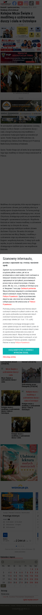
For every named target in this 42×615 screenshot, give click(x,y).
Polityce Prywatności (10, 296)
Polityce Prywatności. (22, 342)
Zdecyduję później (9, 357)
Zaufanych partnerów (28, 288)
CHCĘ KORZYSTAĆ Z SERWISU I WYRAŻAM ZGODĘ (21, 351)
